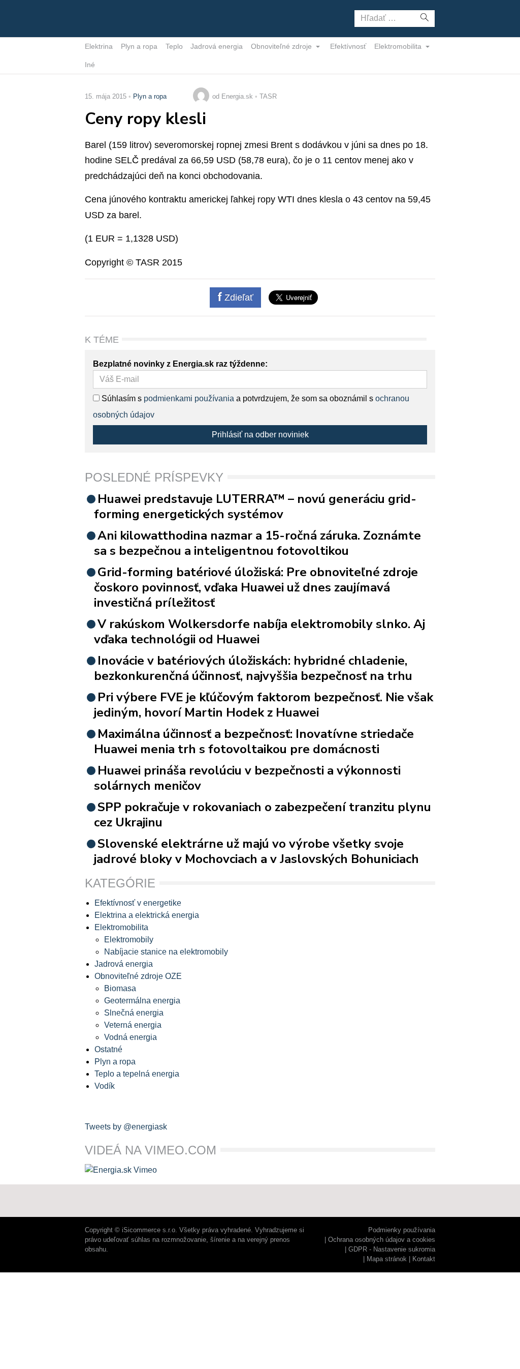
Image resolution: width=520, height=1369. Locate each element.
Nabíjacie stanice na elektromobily (166, 951)
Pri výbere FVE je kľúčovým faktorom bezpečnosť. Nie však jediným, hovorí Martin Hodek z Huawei (263, 705)
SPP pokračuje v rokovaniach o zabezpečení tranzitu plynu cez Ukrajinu (262, 814)
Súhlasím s (121, 398)
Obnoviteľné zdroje (282, 46)
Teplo (174, 46)
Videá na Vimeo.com (150, 1150)
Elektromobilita (399, 46)
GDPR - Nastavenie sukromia (391, 1249)
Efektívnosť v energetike (137, 903)
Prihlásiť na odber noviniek (260, 434)
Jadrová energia (216, 46)
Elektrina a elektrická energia (146, 915)
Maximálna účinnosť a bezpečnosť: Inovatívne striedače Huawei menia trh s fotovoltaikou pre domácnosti (254, 741)
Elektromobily (128, 939)
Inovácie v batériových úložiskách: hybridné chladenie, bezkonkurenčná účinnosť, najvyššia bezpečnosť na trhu (253, 668)
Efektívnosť (348, 46)
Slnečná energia (134, 1012)
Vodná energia (130, 1037)
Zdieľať (237, 297)
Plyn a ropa (139, 46)
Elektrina (99, 46)
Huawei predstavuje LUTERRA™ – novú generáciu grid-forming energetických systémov (255, 506)
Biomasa (120, 988)
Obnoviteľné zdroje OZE (138, 976)
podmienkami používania (189, 398)
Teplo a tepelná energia (136, 1073)
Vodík (104, 1086)
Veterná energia (132, 1025)
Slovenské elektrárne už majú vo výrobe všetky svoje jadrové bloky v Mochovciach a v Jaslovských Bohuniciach (256, 851)
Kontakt (423, 1259)
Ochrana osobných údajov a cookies (381, 1239)
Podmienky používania (401, 1230)
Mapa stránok (387, 1259)
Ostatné (108, 1049)
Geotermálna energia (142, 1000)
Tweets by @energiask (126, 1126)
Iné (90, 65)
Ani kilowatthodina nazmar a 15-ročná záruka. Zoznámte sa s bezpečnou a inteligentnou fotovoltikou (257, 543)
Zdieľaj (116, 18)
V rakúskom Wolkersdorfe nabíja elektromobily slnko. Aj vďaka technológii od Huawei (259, 631)
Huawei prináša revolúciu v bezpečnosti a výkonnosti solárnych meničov (247, 778)
